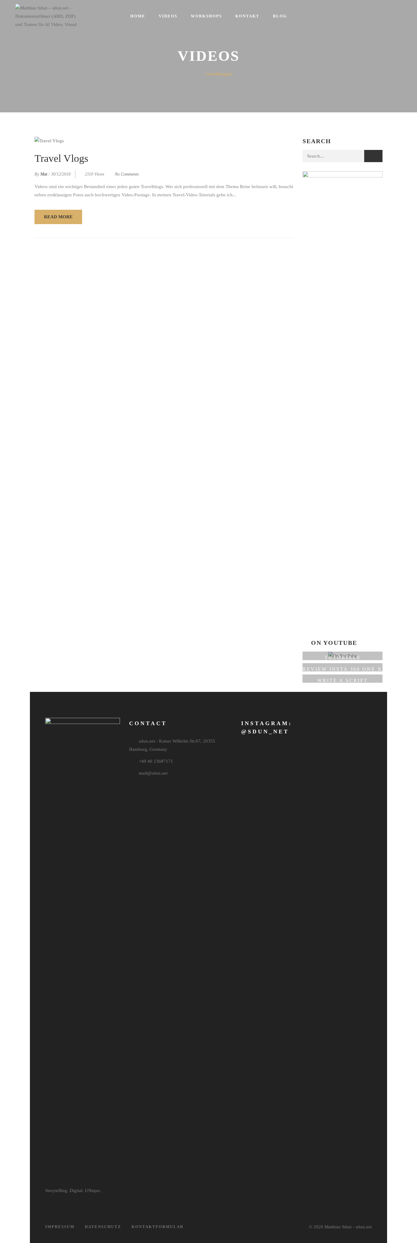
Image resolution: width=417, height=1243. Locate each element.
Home (137, 16)
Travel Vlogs (61, 158)
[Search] (373, 156)
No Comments (127, 174)
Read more (58, 216)
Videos (168, 16)
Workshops (206, 16)
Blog (280, 16)
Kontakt (247, 16)
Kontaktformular (157, 1226)
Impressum (59, 1226)
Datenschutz (103, 1226)
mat (43, 174)
